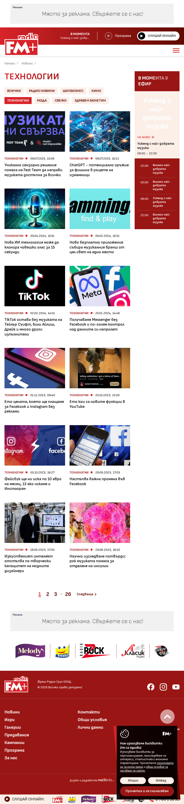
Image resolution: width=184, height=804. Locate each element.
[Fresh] (72, 799)
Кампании (14, 742)
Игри (9, 719)
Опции (133, 780)
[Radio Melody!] (88, 799)
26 (68, 594)
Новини (27, 63)
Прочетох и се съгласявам (147, 791)
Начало (9, 63)
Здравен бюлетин (90, 100)
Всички (14, 91)
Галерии (12, 727)
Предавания (16, 735)
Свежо (60, 100)
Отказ (161, 780)
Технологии (18, 100)
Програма (123, 36)
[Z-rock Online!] (109, 799)
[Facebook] (150, 687)
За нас (11, 758)
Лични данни (90, 727)
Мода (42, 100)
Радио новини (42, 91)
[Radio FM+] (57, 799)
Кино (96, 91)
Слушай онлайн (162, 36)
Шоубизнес (73, 91)
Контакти (89, 712)
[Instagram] (163, 687)
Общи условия (92, 719)
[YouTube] (176, 687)
